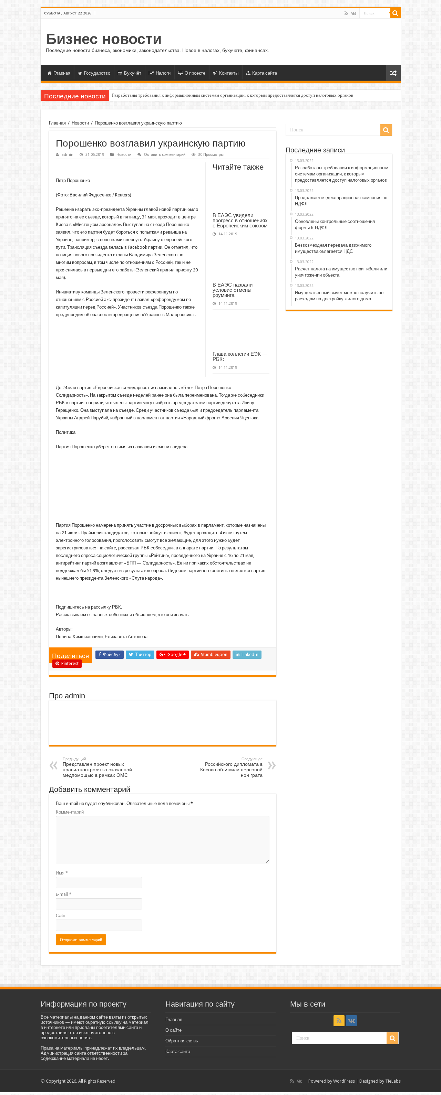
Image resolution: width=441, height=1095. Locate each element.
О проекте (195, 73)
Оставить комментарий (164, 154)
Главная (61, 73)
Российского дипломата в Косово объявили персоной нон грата (231, 767)
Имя (62, 873)
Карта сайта (264, 73)
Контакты (228, 73)
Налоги (163, 73)
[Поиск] (395, 13)
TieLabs (393, 1081)
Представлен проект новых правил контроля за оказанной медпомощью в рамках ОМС (97, 767)
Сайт (61, 915)
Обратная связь (181, 1040)
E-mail (63, 894)
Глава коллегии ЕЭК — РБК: (240, 356)
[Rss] (346, 13)
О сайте (173, 1030)
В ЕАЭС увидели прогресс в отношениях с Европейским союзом (240, 220)
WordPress (344, 1081)
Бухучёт (132, 73)
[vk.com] (353, 13)
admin (67, 154)
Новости (80, 123)
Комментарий (70, 812)
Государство (97, 73)
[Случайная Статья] (393, 73)
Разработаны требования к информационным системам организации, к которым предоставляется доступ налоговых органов (232, 95)
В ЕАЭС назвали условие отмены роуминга (233, 290)
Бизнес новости (104, 39)
